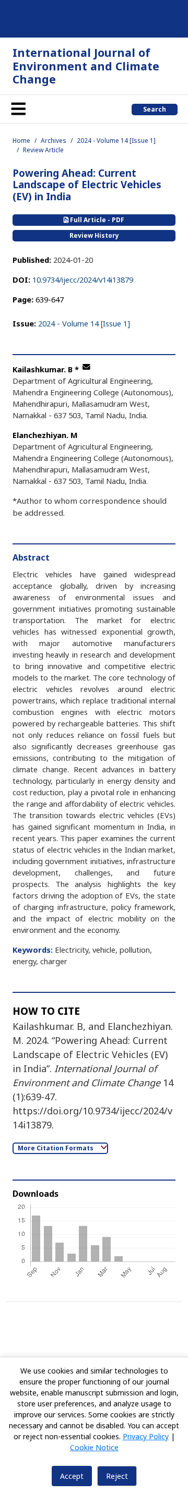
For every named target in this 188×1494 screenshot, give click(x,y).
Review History (94, 235)
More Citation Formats (56, 1148)
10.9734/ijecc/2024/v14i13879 (82, 279)
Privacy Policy (146, 1436)
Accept (72, 1476)
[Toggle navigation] (18, 109)
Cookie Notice (94, 1447)
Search (154, 109)
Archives (53, 140)
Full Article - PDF (96, 219)
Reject (117, 1476)
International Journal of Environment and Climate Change (86, 66)
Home (21, 140)
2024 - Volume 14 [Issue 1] (116, 140)
